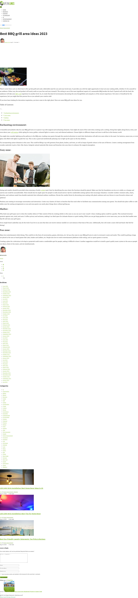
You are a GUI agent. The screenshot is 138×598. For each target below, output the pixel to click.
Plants (4, 454)
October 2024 (6, 314)
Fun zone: (7, 120)
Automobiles (6, 391)
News (4, 448)
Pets (4, 452)
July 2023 (5, 338)
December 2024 (7, 310)
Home (4, 10)
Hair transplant (6, 432)
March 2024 (6, 323)
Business (5, 11)
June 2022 (5, 362)
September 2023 (7, 334)
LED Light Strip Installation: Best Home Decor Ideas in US (21, 488)
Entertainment (7, 19)
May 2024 (5, 319)
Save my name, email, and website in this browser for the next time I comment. (21, 574)
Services (5, 458)
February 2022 (6, 369)
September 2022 (7, 356)
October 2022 (6, 354)
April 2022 (5, 365)
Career (4, 399)
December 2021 (7, 373)
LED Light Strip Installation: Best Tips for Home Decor (20, 514)
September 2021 (7, 378)
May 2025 (5, 302)
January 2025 (6, 308)
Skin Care (5, 459)
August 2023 (6, 336)
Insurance (5, 437)
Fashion (5, 13)
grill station (14, 132)
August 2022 (6, 358)
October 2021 (6, 376)
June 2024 (5, 317)
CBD (4, 400)
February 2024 (6, 325)
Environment (6, 417)
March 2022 (6, 367)
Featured (5, 421)
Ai (3, 17)
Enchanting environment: (11, 113)
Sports (4, 461)
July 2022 (5, 360)
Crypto (4, 406)
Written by (7, 42)
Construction (6, 404)
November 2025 (7, 291)
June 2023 (5, 339)
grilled (43, 190)
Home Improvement (5, 28)
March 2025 (6, 304)
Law (4, 441)
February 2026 (6, 290)
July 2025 (5, 299)
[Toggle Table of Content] (1, 109)
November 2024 (7, 312)
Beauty (4, 395)
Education (5, 413)
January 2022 (6, 371)
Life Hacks (5, 443)
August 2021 (6, 380)
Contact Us (6, 21)
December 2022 (7, 351)
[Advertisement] (69, 57)
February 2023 (6, 347)
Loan (4, 447)
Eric (1, 492)
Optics (4, 450)
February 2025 (6, 306)
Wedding (5, 467)
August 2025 (6, 297)
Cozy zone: (7, 115)
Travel (4, 465)
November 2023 (7, 330)
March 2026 (6, 288)
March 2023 (6, 345)
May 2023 (5, 341)
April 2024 (5, 321)
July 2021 (5, 382)
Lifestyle (5, 445)
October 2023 (6, 332)
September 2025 (7, 295)
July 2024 (5, 315)
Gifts (4, 430)
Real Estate (5, 456)
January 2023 (6, 349)
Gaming (5, 428)
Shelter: (6, 118)
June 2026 (5, 286)
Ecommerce (6, 412)
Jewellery (5, 439)
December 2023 (7, 328)
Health (4, 434)
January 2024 (6, 326)
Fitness (4, 424)
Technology (6, 15)
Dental (4, 410)
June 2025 (5, 301)
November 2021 (7, 374)
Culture (4, 408)
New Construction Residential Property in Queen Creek (28, 591)
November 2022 (7, 352)
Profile (1, 258)
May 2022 (5, 363)
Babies (4, 393)
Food (4, 426)
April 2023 (5, 343)
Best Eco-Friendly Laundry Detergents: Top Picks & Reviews (22, 539)
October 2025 (6, 293)
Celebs (4, 402)
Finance (5, 423)
